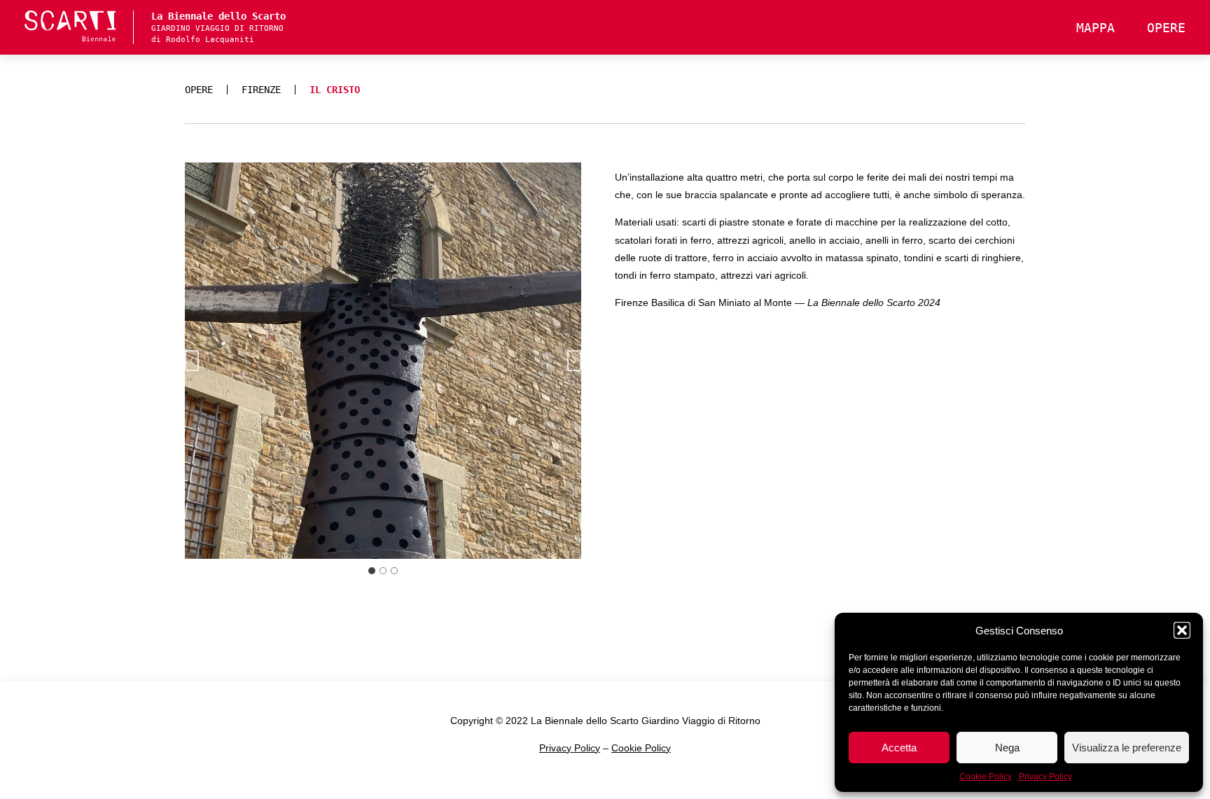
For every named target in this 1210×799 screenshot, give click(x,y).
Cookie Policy (985, 776)
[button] (1182, 630)
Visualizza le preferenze (1126, 747)
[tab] (371, 570)
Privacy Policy (1045, 776)
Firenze (261, 89)
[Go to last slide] (192, 360)
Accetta (899, 747)
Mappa (1095, 27)
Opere (1166, 27)
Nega (1007, 747)
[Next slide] (574, 360)
